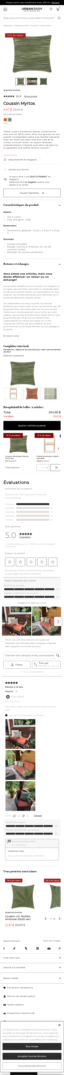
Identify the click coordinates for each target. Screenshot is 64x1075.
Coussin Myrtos (19, 103)
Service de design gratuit (21, 996)
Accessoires (7, 25)
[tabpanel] (22, 904)
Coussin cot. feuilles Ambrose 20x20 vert (18, 918)
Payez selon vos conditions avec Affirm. (33, 2)
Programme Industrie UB (20, 1013)
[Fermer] (59, 1025)
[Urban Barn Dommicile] (32, 10)
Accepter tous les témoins (32, 1056)
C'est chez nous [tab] (11, 958)
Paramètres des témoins (32, 1065)
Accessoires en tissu (21, 25)
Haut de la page (52, 941)
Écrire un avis (30, 96)
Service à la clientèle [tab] (14, 967)
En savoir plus (11, 336)
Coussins (34, 25)
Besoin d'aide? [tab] (10, 978)
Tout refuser (32, 1046)
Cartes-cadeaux (15, 1004)
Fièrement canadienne (20, 988)
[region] (32, 1046)
